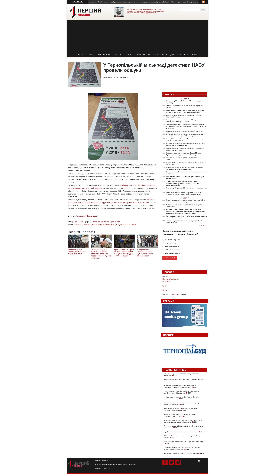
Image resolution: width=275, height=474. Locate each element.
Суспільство (153, 55)
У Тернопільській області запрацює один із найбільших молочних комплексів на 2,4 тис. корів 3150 (183, 421)
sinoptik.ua (175, 294)
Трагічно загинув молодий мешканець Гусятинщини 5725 (182, 380)
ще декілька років (172, 240)
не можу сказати (172, 246)
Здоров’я (174, 55)
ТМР (134, 225)
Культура (184, 55)
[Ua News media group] (184, 317)
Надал (119, 225)
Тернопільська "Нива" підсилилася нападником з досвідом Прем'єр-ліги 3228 (181, 409)
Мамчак (106, 225)
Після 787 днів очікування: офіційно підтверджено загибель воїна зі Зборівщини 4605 (181, 392)
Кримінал (141, 55)
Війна (98, 55)
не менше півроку (172, 250)
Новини (90, 55)
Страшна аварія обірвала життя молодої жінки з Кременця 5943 (181, 374)
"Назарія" (87, 225)
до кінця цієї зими (172, 253)
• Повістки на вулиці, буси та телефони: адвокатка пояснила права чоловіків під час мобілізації (124, 2)
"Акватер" (78, 225)
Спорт (164, 55)
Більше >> (202, 226)
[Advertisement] (137, 37)
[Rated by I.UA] (202, 461)
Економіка (130, 55)
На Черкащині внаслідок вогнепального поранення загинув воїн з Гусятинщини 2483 (182, 448)
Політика (119, 55)
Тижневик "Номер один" (87, 216)
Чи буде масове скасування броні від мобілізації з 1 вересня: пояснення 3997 (182, 398)
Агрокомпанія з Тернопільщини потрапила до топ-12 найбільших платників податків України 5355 (182, 386)
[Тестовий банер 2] (184, 351)
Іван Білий (79, 222)
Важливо (96, 222)
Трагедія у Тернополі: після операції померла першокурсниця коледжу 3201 (180, 415)
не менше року (171, 243)
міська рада (97, 225)
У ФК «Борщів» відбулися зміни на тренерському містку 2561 (183, 442)
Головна (80, 55)
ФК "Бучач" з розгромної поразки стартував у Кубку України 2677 (182, 436)
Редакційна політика (102, 468)
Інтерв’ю (194, 55)
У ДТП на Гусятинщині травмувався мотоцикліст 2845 (184, 432)
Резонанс (107, 55)
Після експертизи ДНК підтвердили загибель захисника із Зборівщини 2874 (184, 427)
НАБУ (113, 225)
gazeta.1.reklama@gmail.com (127, 464)
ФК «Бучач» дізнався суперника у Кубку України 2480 (184, 453)
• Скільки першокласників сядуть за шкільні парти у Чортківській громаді (188, 2)
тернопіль (127, 225)
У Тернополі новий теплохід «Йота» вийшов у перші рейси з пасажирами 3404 (182, 403)
